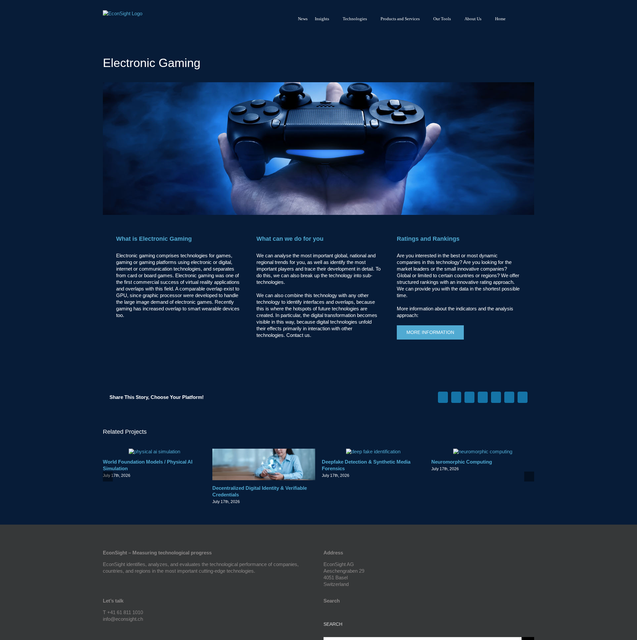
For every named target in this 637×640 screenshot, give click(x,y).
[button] (525, 18)
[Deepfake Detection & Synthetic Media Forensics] (373, 451)
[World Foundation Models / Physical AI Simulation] (154, 451)
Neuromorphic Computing (461, 462)
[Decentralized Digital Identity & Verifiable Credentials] (263, 451)
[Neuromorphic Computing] (482, 451)
